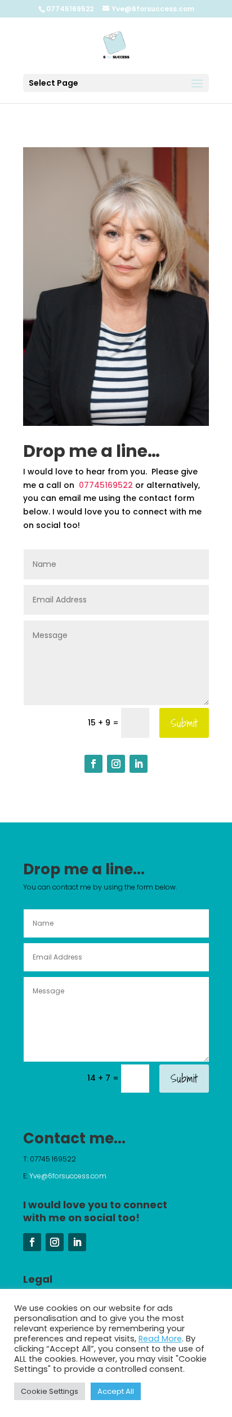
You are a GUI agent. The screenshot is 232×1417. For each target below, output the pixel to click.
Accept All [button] (115, 1391)
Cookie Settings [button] (49, 1391)
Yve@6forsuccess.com (68, 1176)
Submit (184, 723)
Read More (160, 1338)
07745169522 (105, 485)
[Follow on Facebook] (93, 764)
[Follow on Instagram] (116, 764)
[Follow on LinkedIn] (139, 764)
